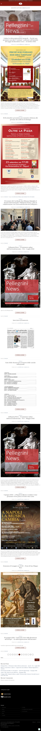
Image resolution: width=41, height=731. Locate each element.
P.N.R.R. (23, 707)
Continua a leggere (20, 32)
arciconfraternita (15, 196)
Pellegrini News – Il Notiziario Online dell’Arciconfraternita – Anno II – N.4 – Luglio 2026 (20, 665)
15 (30, 654)
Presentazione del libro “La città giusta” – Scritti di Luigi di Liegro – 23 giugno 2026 (19, 670)
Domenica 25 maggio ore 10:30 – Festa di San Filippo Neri (20, 566)
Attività (3, 711)
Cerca (2, 657)
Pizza (29, 196)
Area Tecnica (24, 711)
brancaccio (26, 8)
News (3, 713)
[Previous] (2, 22)
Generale (6, 113)
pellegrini (25, 196)
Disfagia (19, 196)
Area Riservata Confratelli (27, 709)
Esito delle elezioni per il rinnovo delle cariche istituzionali (20, 363)
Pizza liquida (32, 196)
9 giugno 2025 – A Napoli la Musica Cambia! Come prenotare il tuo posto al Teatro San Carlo (20, 495)
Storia (3, 709)
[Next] (39, 22)
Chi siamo (4, 707)
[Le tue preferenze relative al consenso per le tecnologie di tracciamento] (39, 729)
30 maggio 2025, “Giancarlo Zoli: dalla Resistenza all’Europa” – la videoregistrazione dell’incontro (20, 638)
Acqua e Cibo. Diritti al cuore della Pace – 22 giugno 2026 (13, 672)
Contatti (3, 715)
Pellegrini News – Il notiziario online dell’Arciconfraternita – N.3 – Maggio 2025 (20, 417)
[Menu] (1, 3)
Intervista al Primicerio (20, 320)
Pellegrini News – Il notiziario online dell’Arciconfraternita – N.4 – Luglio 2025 (20, 248)
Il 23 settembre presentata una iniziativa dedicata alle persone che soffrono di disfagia (20, 118)
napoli (22, 196)
